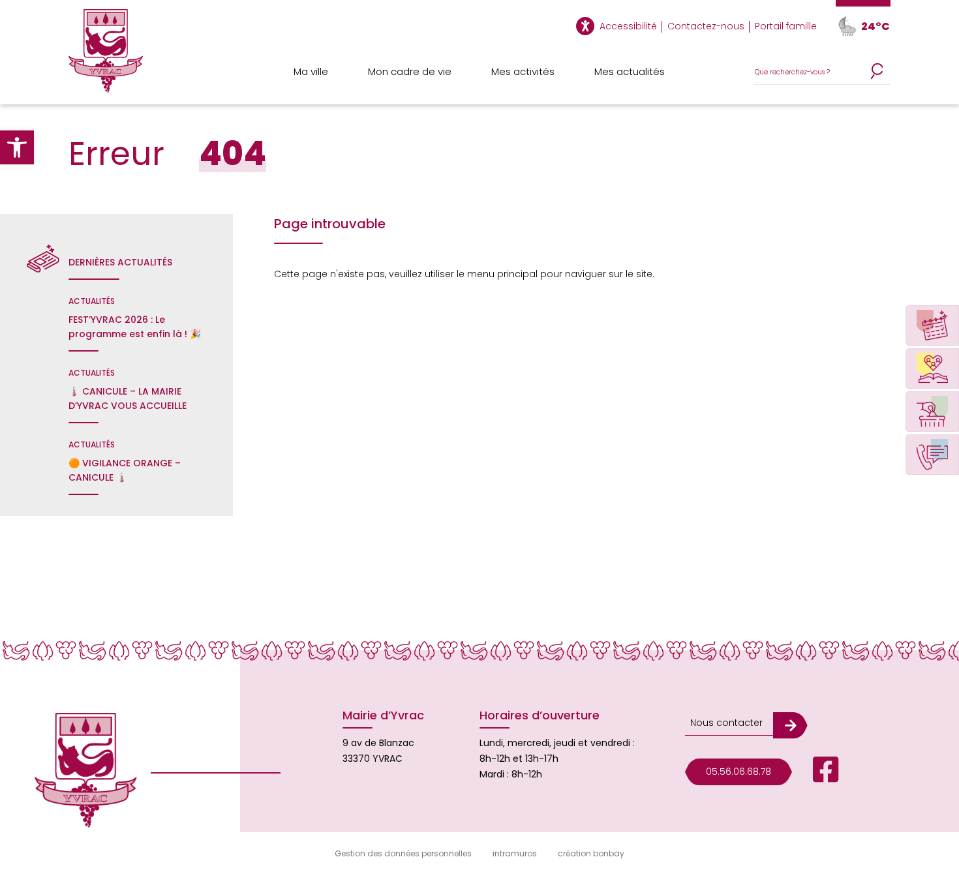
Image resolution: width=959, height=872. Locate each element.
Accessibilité (628, 26)
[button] (17, 147)
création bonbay (591, 853)
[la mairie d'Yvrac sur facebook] (815, 772)
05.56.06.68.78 (738, 771)
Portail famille (786, 26)
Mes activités (523, 71)
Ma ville (311, 71)
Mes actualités (629, 71)
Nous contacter (726, 722)
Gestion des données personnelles (403, 853)
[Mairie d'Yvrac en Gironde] (105, 56)
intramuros (515, 853)
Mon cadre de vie (409, 71)
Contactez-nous (705, 26)
